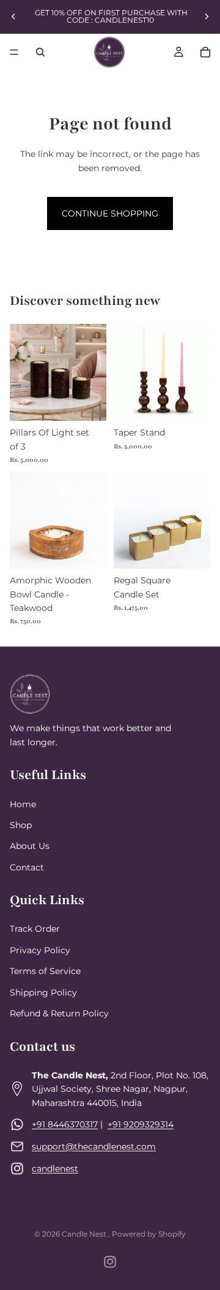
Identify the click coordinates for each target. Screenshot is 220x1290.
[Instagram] (110, 1261)
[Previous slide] (13, 16)
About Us (30, 846)
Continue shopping (110, 213)
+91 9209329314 (141, 1124)
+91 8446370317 (65, 1124)
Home (23, 804)
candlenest (55, 1168)
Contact (27, 867)
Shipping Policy (43, 992)
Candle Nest (85, 1233)
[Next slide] (206, 16)
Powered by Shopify (149, 1233)
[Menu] (14, 52)
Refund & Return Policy (59, 1013)
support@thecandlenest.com (94, 1146)
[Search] (40, 52)
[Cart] (205, 52)
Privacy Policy (40, 950)
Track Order (35, 929)
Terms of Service (45, 971)
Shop (21, 825)
